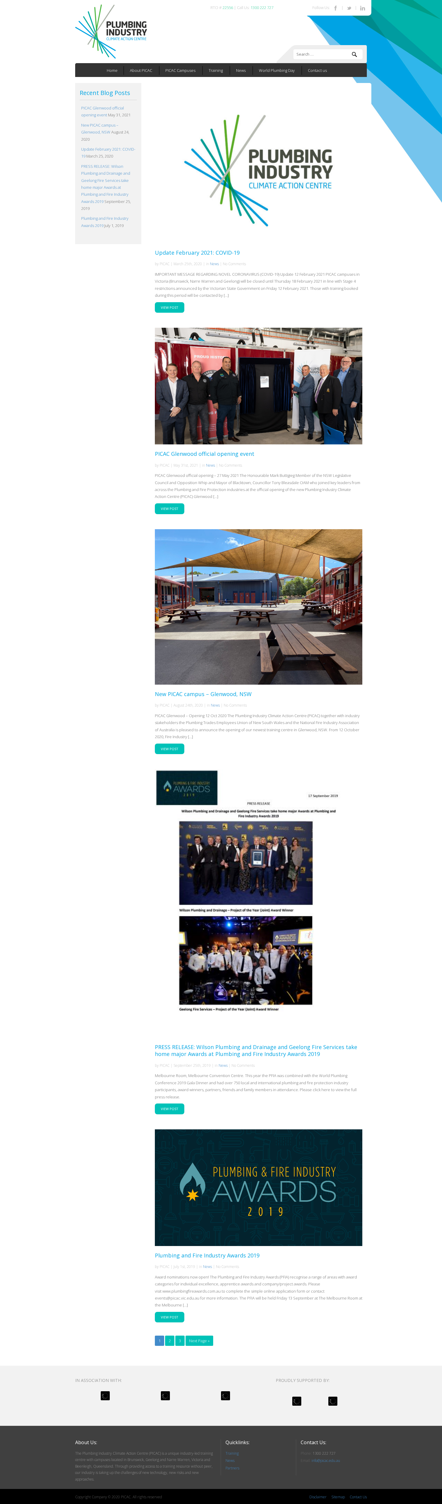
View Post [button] (169, 307)
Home (112, 70)
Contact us (317, 70)
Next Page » (199, 1340)
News (241, 70)
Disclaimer (318, 1496)
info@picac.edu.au (326, 1460)
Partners (232, 1468)
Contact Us (358, 1496)
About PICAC (141, 70)
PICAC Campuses (180, 70)
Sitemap (338, 1496)
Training (216, 70)
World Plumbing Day (277, 70)
